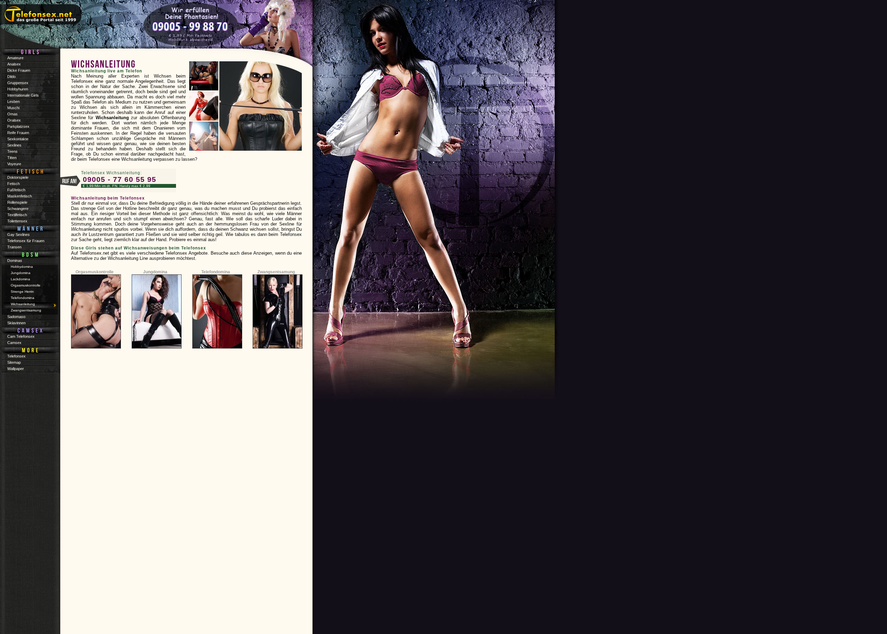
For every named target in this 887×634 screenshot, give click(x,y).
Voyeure (14, 164)
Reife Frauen (18, 133)
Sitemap (14, 362)
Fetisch (13, 184)
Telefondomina (215, 272)
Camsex (14, 343)
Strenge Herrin (22, 291)
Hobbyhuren (17, 89)
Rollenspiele (17, 202)
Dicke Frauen (18, 70)
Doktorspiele (17, 177)
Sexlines (14, 145)
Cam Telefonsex (21, 336)
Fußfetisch (16, 190)
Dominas (14, 260)
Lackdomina (20, 279)
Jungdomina (155, 272)
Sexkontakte (17, 139)
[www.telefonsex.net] (156, 26)
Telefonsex (16, 356)
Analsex (14, 64)
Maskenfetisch (19, 196)
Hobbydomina (22, 266)
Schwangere (17, 208)
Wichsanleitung (23, 304)
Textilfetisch (17, 215)
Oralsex (14, 120)
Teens (12, 151)
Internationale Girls (23, 95)
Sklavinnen (16, 323)
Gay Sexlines (18, 234)
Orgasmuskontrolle (95, 272)
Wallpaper (15, 369)
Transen (14, 247)
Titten (12, 158)
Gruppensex (17, 83)
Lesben (13, 101)
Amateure (15, 58)
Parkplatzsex (18, 126)
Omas (12, 114)
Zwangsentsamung (276, 272)
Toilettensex (17, 221)
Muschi (13, 108)
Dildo (11, 76)
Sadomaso (16, 317)
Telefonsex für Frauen (25, 241)
